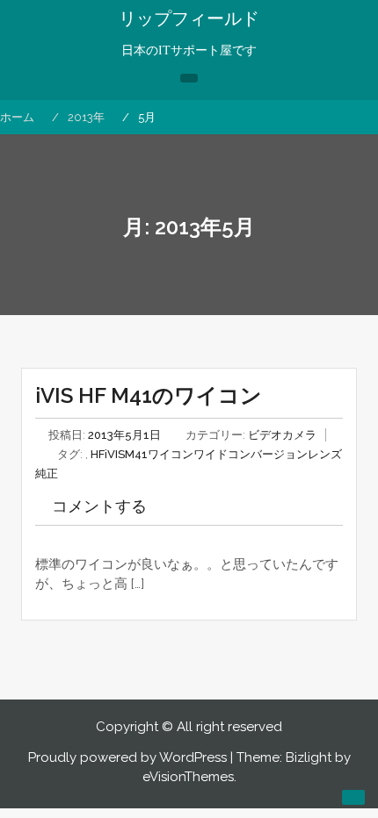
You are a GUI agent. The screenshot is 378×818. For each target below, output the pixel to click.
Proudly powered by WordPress (127, 757)
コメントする (99, 506)
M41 (136, 454)
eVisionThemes (188, 777)
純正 (46, 473)
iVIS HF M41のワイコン (148, 395)
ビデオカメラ (282, 434)
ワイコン (170, 454)
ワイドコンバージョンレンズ (267, 454)
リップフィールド (189, 18)
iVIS (115, 454)
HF (98, 454)
